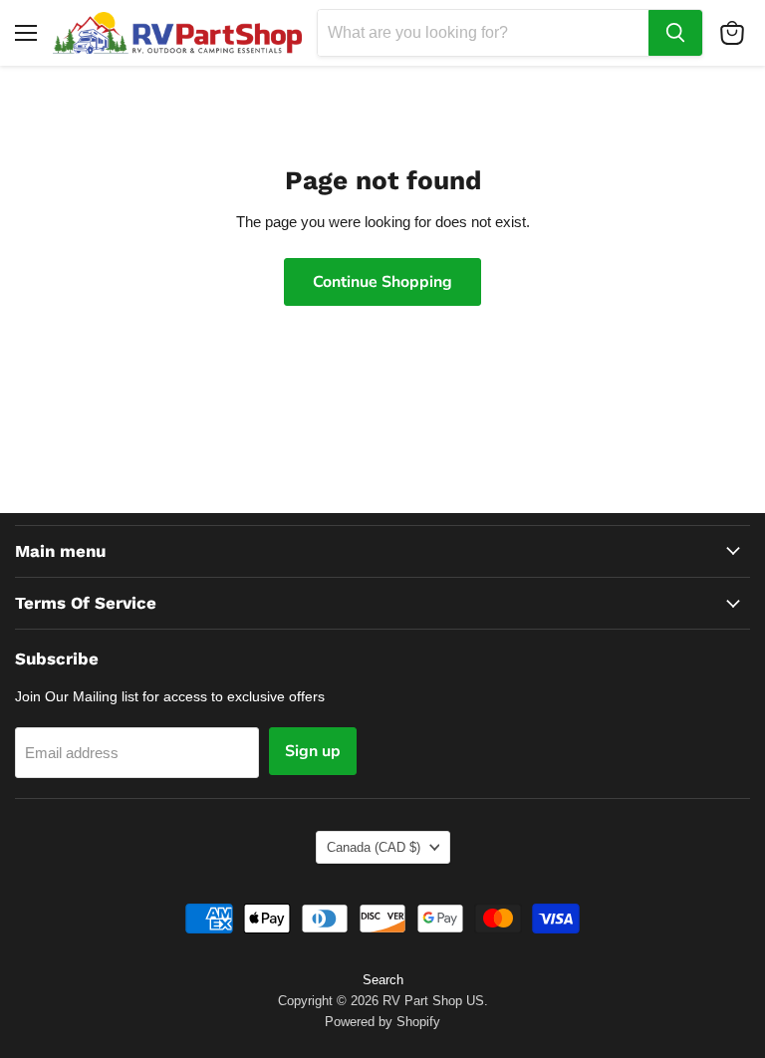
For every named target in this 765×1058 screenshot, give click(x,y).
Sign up (313, 751)
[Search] (675, 33)
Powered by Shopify (382, 1021)
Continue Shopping (382, 282)
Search (383, 979)
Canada (373, 847)
